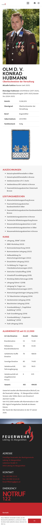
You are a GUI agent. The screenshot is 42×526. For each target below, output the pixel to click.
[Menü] (28, 3)
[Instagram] (38, 3)
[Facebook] (34, 3)
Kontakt (6, 512)
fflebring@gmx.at (13, 481)
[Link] (4, 4)
